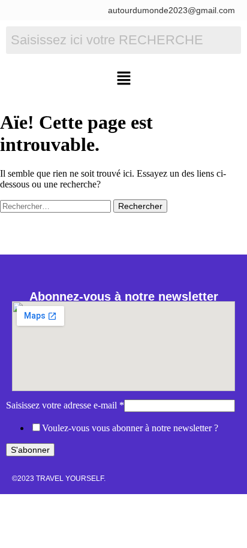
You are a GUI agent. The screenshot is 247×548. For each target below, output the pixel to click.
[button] (123, 79)
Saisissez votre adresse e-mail (65, 405)
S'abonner (30, 450)
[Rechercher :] (56, 206)
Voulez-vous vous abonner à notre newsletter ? (130, 428)
